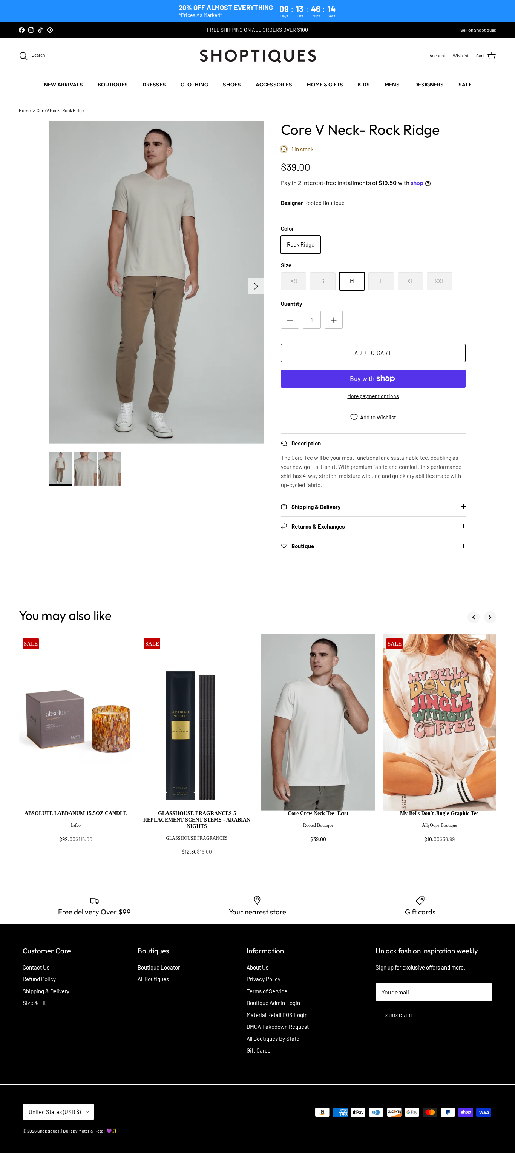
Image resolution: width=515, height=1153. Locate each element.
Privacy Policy (263, 979)
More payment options (373, 396)
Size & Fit (34, 1002)
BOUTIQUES (113, 85)
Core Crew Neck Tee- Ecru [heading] (318, 813)
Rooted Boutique (324, 202)
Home (25, 110)
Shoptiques (48, 1130)
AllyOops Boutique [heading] (439, 825)
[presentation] (76, 830)
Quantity (291, 303)
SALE (465, 85)
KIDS (364, 85)
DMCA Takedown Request (278, 1026)
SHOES (232, 85)
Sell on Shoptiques (478, 29)
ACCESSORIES (274, 85)
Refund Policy (39, 979)
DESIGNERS (429, 85)
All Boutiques (153, 979)
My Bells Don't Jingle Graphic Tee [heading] (439, 813)
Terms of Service (267, 991)
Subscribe (399, 1016)
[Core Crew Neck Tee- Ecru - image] (318, 722)
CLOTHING (194, 85)
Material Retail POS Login (277, 1014)
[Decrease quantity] (290, 320)
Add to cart (373, 352)
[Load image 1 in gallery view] (156, 282)
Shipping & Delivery (46, 991)
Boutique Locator (159, 967)
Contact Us (36, 967)
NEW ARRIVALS (63, 85)
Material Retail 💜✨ (98, 1130)
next (490, 617)
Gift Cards (258, 1050)
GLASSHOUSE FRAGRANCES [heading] (197, 838)
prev (473, 617)
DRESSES (154, 85)
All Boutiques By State (273, 1038)
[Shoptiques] (257, 55)
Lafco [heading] (76, 825)
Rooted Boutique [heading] (318, 825)
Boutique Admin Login (273, 1002)
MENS (392, 85)
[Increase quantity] (334, 320)
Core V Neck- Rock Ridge (60, 110)
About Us (257, 967)
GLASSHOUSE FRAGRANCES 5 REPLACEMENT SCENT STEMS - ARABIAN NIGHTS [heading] (196, 820)
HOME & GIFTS (325, 85)
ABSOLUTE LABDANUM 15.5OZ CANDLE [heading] (76, 813)
